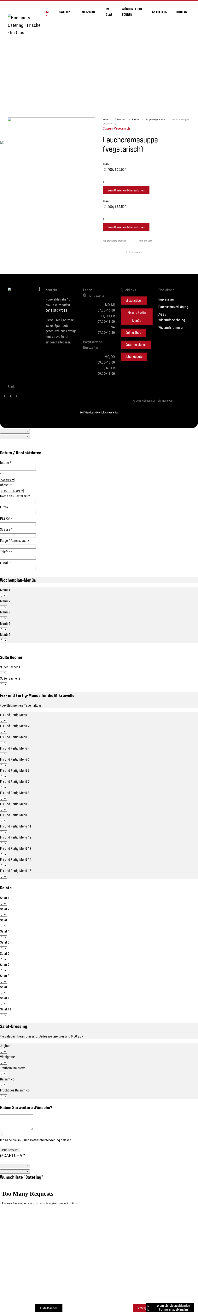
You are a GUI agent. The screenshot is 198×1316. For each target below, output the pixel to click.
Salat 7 (4, 964)
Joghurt (5, 1045)
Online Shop (133, 332)
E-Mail (5, 562)
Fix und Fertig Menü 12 (15, 837)
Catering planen (136, 344)
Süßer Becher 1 (10, 667)
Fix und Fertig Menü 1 (15, 714)
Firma (4, 507)
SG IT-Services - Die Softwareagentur (99, 412)
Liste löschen (49, 1308)
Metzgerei (89, 12)
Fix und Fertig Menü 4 (15, 748)
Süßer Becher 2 (10, 678)
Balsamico (7, 1079)
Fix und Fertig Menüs (137, 316)
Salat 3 (4, 920)
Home (46, 12)
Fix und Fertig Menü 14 (15, 859)
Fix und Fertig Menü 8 (15, 792)
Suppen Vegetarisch (116, 128)
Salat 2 (4, 909)
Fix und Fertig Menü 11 (15, 826)
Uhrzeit (6, 485)
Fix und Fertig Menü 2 (15, 725)
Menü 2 (5, 601)
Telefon (6, 551)
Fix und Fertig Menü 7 (15, 781)
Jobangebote (134, 356)
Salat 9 (4, 987)
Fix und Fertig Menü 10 (15, 815)
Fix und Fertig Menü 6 (15, 770)
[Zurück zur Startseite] (25, 25)
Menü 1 (5, 590)
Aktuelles (159, 12)
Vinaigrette (7, 1056)
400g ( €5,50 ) (117, 169)
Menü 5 (5, 634)
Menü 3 (5, 612)
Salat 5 (4, 942)
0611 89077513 (56, 310)
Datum (5, 462)
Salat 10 (5, 998)
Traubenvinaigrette (12, 1068)
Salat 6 (4, 953)
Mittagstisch (134, 300)
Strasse (6, 529)
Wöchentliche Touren (132, 12)
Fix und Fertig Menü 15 (15, 870)
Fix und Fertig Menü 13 (15, 848)
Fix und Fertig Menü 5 (15, 759)
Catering (65, 12)
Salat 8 (4, 975)
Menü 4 (5, 623)
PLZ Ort (6, 518)
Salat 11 (5, 1009)
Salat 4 (4, 931)
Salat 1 (4, 897)
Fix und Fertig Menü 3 (15, 737)
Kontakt (182, 12)
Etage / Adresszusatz (14, 540)
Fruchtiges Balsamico (15, 1090)
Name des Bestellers (15, 496)
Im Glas (109, 12)
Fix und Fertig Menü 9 (15, 804)
